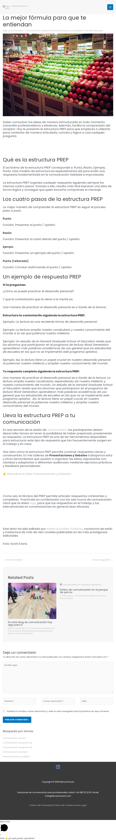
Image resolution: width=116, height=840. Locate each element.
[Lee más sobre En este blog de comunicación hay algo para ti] (32, 600)
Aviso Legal (80, 805)
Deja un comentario (13, 30)
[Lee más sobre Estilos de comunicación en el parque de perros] (80, 584)
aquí (33, 503)
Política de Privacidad (41, 805)
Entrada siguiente (102, 559)
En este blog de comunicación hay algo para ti (30, 623)
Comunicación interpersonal (40, 30)
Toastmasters (57, 430)
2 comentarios (66, 596)
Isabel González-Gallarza (65, 529)
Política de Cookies (63, 805)
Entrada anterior (12, 559)
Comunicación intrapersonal (21, 631)
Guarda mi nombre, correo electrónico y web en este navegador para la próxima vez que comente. (58, 711)
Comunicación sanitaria (15, 752)
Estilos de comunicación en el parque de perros (84, 591)
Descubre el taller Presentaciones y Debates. (38, 474)
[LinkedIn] (58, 767)
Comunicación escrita (14, 738)
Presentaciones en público (69, 30)
